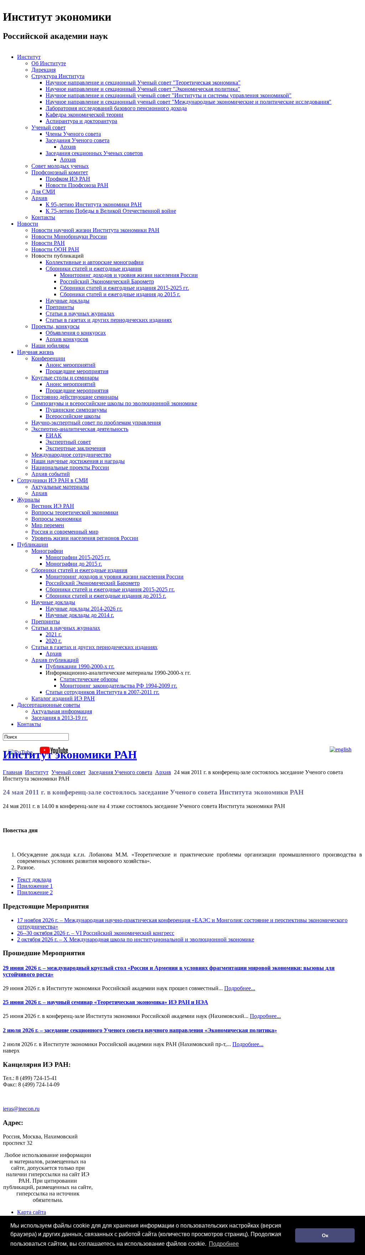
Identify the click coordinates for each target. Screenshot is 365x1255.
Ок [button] (325, 1235)
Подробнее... (239, 988)
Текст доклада (34, 879)
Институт (36, 772)
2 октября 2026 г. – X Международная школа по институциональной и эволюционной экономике (135, 939)
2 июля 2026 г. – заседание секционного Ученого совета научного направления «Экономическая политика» (140, 1030)
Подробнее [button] (224, 1244)
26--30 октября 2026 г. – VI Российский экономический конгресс (95, 933)
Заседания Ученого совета (120, 772)
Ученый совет (68, 772)
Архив (163, 772)
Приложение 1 (35, 886)
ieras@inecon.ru (21, 1109)
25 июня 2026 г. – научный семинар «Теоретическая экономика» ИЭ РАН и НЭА (105, 1002)
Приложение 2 (35, 892)
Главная (12, 772)
